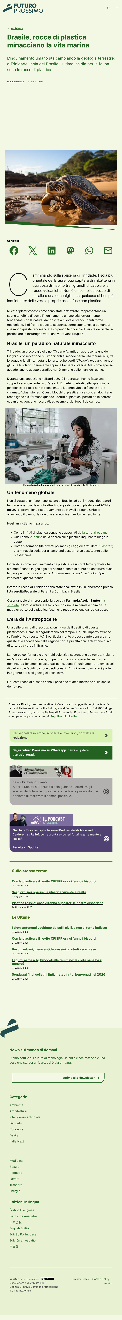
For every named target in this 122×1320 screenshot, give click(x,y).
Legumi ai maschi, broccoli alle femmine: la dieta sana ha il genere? (57, 962)
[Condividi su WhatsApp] (89, 250)
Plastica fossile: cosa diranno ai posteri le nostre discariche (57, 903)
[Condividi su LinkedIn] (51, 250)
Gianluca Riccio (15, 81)
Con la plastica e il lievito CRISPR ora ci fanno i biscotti (54, 881)
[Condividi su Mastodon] (70, 250)
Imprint (108, 1283)
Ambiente (17, 28)
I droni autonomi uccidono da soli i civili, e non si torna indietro (59, 928)
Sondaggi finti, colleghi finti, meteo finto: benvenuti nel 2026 (58, 974)
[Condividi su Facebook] (14, 250)
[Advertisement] (61, 116)
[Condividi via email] (108, 250)
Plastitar (106, 546)
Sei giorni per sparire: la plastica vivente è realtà (49, 892)
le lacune (36, 537)
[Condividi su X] (33, 250)
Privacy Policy (80, 1279)
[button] (108, 8)
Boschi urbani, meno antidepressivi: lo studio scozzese (54, 949)
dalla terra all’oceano (93, 532)
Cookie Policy (100, 1279)
